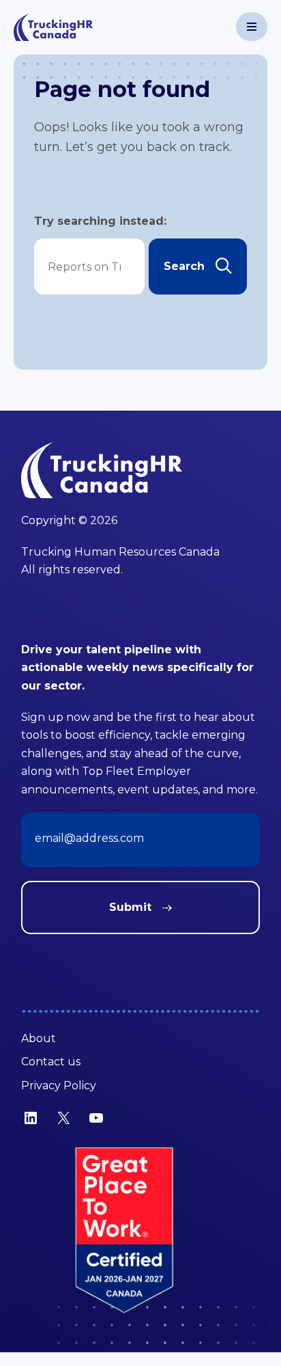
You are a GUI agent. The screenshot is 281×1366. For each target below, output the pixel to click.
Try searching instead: (100, 221)
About (38, 1038)
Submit (130, 907)
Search (184, 266)
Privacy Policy (58, 1085)
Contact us (50, 1061)
